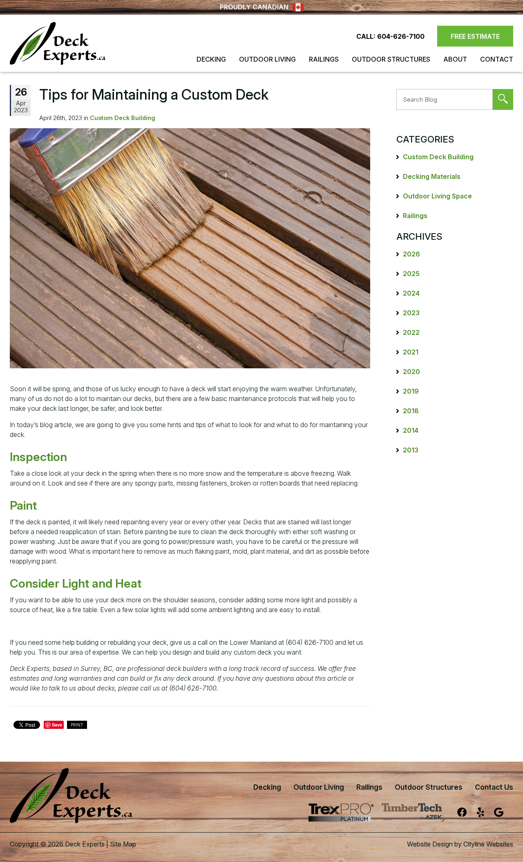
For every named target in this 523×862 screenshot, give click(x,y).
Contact (496, 59)
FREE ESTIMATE (475, 36)
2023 (411, 313)
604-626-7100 (401, 36)
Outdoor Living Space (437, 196)
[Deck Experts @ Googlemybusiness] (503, 815)
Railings (324, 59)
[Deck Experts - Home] (57, 43)
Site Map (123, 844)
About (455, 59)
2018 (411, 411)
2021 (410, 352)
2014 (410, 430)
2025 (411, 274)
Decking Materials (431, 176)
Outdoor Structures (391, 59)
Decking (211, 59)
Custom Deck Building (122, 117)
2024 (411, 293)
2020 (411, 372)
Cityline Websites (488, 844)
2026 (411, 254)
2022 (411, 332)
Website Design (430, 844)
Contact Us (494, 787)
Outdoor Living (267, 59)
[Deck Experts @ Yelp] (485, 815)
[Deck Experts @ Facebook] (467, 815)
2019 (411, 391)
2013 (410, 450)
